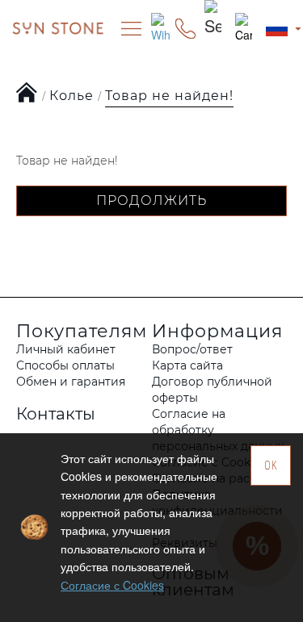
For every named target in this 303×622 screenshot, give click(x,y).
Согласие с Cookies (112, 585)
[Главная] (27, 93)
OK (271, 465)
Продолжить (151, 200)
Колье (71, 95)
